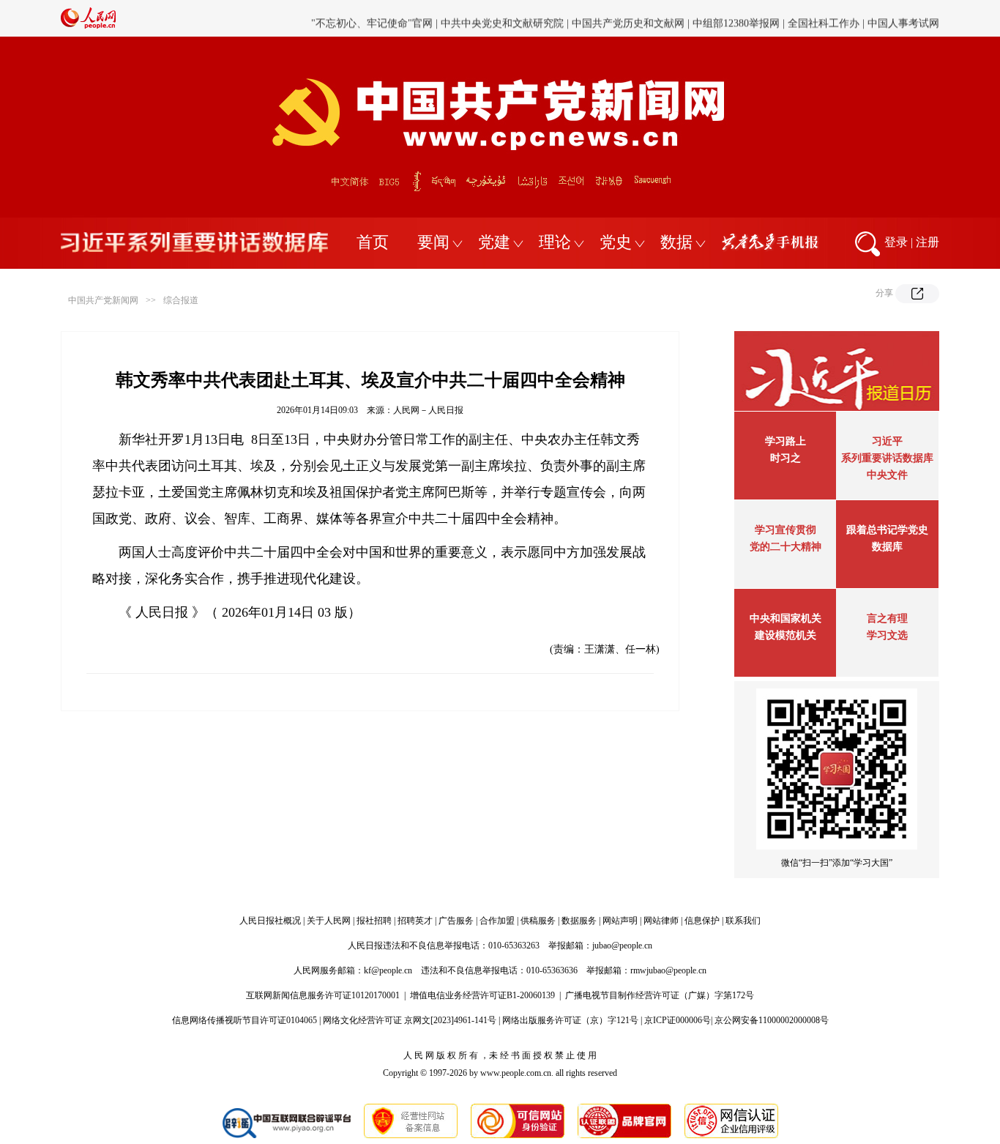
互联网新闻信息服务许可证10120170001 (323, 995)
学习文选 (887, 635)
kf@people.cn (388, 970)
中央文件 (887, 474)
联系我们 (743, 920)
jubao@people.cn (622, 945)
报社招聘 (374, 920)
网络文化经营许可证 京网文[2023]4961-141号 (409, 1020)
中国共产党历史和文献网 (628, 17)
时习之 (785, 458)
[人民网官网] (88, 26)
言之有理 (887, 618)
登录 (896, 242)
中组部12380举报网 (736, 17)
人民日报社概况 (270, 920)
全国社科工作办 (823, 17)
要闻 (433, 242)
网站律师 (661, 920)
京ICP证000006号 (677, 1020)
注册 (927, 242)
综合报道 (180, 300)
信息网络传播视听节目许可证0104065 (244, 1020)
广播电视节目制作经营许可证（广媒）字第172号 (659, 995)
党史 (616, 242)
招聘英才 (415, 920)
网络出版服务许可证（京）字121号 (570, 1020)
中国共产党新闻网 (103, 300)
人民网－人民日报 (428, 410)
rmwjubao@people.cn (668, 970)
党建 (494, 242)
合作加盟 (497, 920)
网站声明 (620, 920)
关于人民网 (329, 920)
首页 (373, 242)
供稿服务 (538, 920)
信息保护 (702, 920)
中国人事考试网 (903, 17)
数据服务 (579, 920)
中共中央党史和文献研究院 (502, 17)
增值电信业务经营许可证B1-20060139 (482, 995)
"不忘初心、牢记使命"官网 (372, 17)
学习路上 (785, 441)
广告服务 (456, 920)
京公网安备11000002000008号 (771, 1020)
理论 (555, 242)
